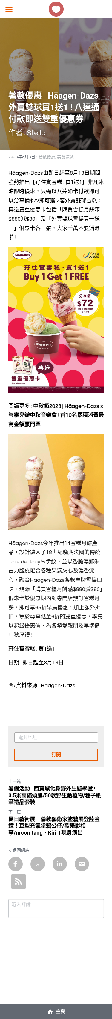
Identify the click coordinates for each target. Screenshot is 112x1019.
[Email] (82, 864)
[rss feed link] (18, 881)
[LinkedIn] (60, 864)
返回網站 (21, 850)
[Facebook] (15, 864)
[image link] (56, 8)
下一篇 (14, 812)
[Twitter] (37, 864)
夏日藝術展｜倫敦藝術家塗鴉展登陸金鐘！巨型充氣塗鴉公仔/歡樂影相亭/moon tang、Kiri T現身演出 (54, 826)
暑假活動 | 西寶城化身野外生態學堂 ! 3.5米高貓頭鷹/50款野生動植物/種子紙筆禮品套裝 (54, 795)
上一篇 (14, 782)
